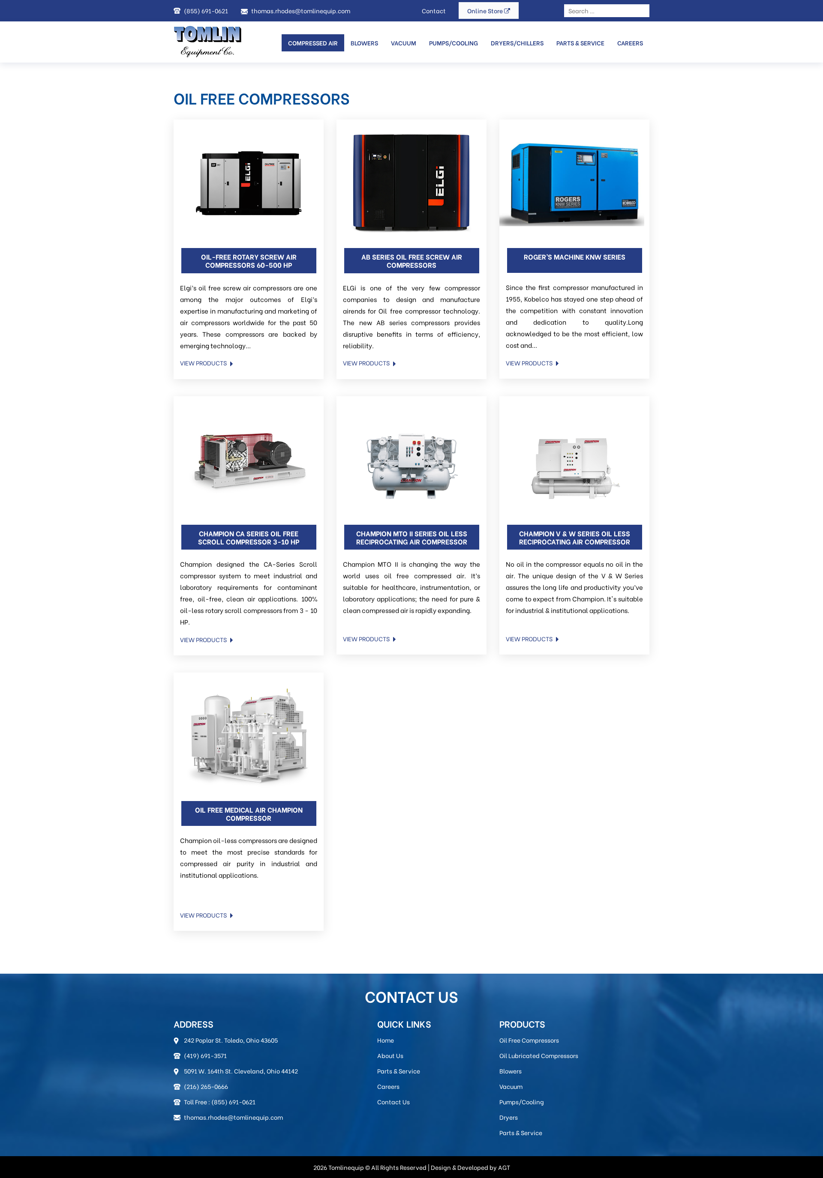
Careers (630, 42)
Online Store (485, 10)
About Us (390, 1055)
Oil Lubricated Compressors (538, 1055)
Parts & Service (580, 42)
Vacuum (511, 1086)
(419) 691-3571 (205, 1055)
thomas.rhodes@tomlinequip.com (300, 10)
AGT (504, 1167)
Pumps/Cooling (453, 42)
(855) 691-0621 (206, 10)
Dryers (508, 1116)
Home (385, 1039)
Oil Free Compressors (529, 1039)
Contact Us (393, 1101)
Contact (434, 10)
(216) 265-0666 (206, 1086)
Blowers (364, 42)
